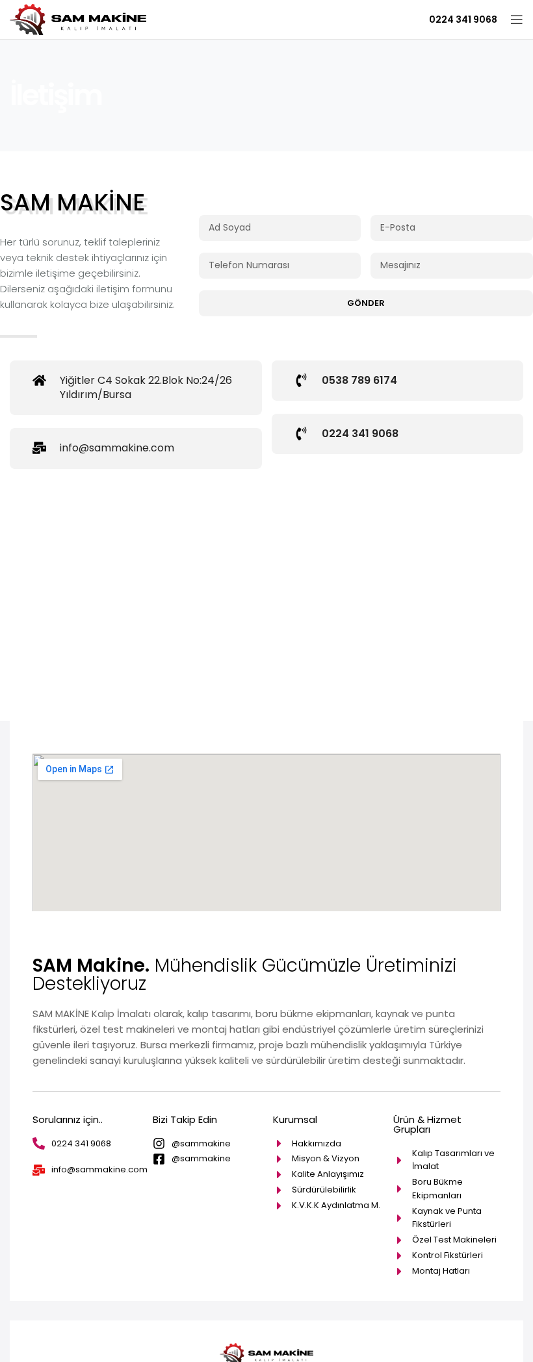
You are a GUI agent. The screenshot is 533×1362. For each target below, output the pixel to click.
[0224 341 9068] (301, 433)
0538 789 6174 (359, 380)
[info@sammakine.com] (39, 448)
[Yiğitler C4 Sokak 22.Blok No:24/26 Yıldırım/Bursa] (39, 380)
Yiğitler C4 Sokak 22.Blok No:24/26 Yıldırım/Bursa (146, 387)
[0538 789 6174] (301, 380)
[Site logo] (78, 18)
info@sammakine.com (117, 447)
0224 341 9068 (360, 433)
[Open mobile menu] (517, 19)
